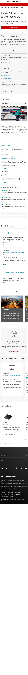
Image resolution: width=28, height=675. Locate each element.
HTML (5, 168)
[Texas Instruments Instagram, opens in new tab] (2, 468)
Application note (14, 276)
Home (2, 7)
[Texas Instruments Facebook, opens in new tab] (6, 468)
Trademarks (17, 494)
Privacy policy (17, 492)
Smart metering (12, 309)
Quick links (3, 455)
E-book (14, 238)
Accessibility (3, 492)
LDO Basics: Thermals (6, 145)
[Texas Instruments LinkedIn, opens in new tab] (16, 468)
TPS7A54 (3, 190)
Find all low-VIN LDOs (7, 64)
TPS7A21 (3, 197)
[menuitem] (11, 4)
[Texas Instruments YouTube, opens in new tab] (26, 468)
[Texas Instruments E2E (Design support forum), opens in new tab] (21, 468)
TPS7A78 (3, 204)
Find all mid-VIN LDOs (7, 78)
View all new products (6, 443)
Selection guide (14, 257)
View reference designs (14, 351)
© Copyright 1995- (6, 499)
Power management (14, 7)
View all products (14, 27)
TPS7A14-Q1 (12, 423)
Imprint (11, 496)
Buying (2, 460)
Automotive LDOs (6, 62)
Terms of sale (3, 494)
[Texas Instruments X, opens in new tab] (11, 468)
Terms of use (10, 494)
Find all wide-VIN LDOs (7, 91)
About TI (2, 451)
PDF (2, 168)
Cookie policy (10, 492)
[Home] (14, 1)
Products (7, 7)
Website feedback (4, 496)
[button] (2, 4)
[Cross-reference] (15, 4)
